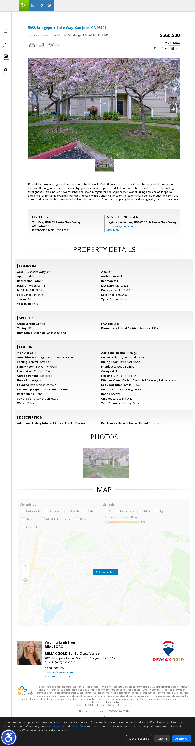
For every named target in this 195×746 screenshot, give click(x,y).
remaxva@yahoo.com (120, 226)
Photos (5, 60)
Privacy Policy (57, 726)
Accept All (181, 738)
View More (113, 230)
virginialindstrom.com (58, 676)
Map (5, 73)
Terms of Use (78, 726)
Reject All (162, 738)
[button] (8, 737)
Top (5, 33)
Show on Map (107, 572)
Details (5, 46)
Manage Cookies (139, 738)
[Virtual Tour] (50, 5)
